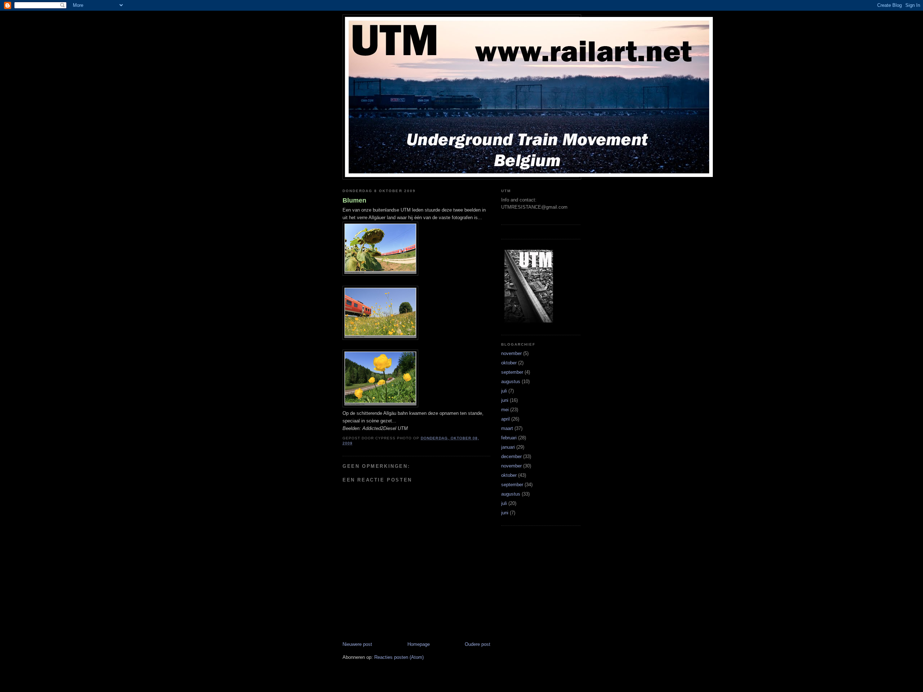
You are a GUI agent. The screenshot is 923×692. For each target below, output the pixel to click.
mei (505, 409)
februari (509, 437)
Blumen (354, 200)
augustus (510, 381)
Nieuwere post (357, 644)
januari (508, 447)
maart (507, 428)
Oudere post (477, 644)
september (512, 372)
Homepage (418, 644)
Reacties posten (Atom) (399, 657)
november (511, 353)
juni (504, 400)
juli (504, 391)
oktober (509, 362)
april (505, 419)
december (511, 456)
